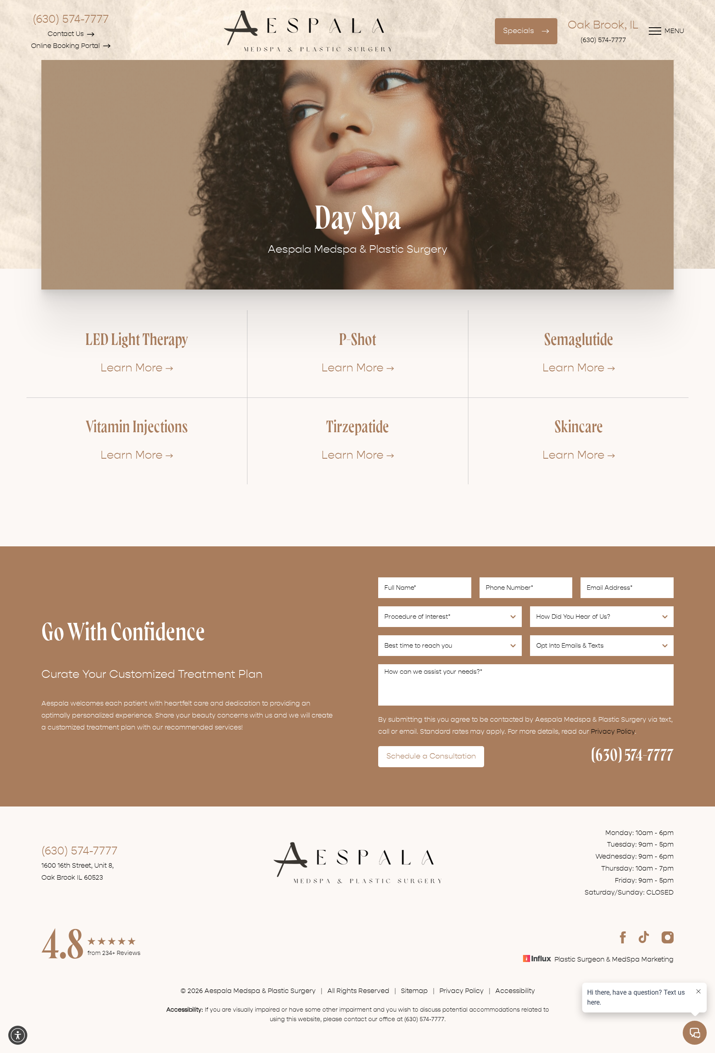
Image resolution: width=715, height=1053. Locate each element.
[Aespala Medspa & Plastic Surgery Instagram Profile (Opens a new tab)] (668, 937)
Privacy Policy (613, 731)
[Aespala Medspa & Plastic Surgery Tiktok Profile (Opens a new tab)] (643, 937)
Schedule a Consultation (431, 756)
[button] (17, 1035)
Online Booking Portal (65, 46)
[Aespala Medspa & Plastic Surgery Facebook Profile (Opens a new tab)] (623, 937)
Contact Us (66, 34)
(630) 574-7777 (71, 19)
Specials (518, 30)
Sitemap (414, 991)
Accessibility (515, 991)
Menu (674, 31)
